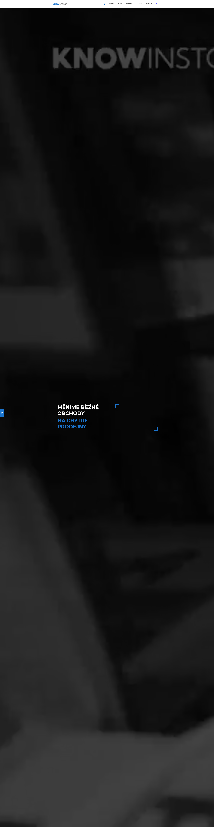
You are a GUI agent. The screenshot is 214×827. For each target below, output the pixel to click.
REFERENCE (129, 4)
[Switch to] (157, 4)
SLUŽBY (111, 4)
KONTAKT (149, 4)
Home (104, 3)
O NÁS (140, 4)
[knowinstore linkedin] (2, 413)
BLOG (120, 4)
